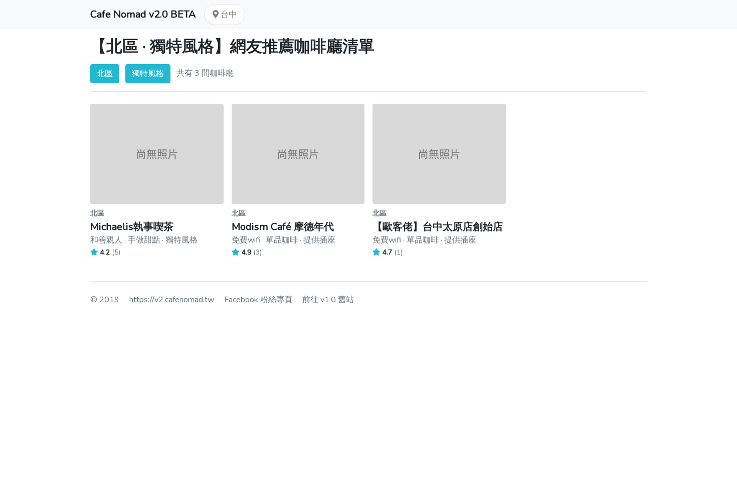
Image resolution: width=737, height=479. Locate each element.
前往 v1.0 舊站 (328, 299)
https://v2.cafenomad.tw (171, 299)
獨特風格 (148, 73)
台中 (228, 14)
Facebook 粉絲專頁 (258, 299)
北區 (105, 73)
